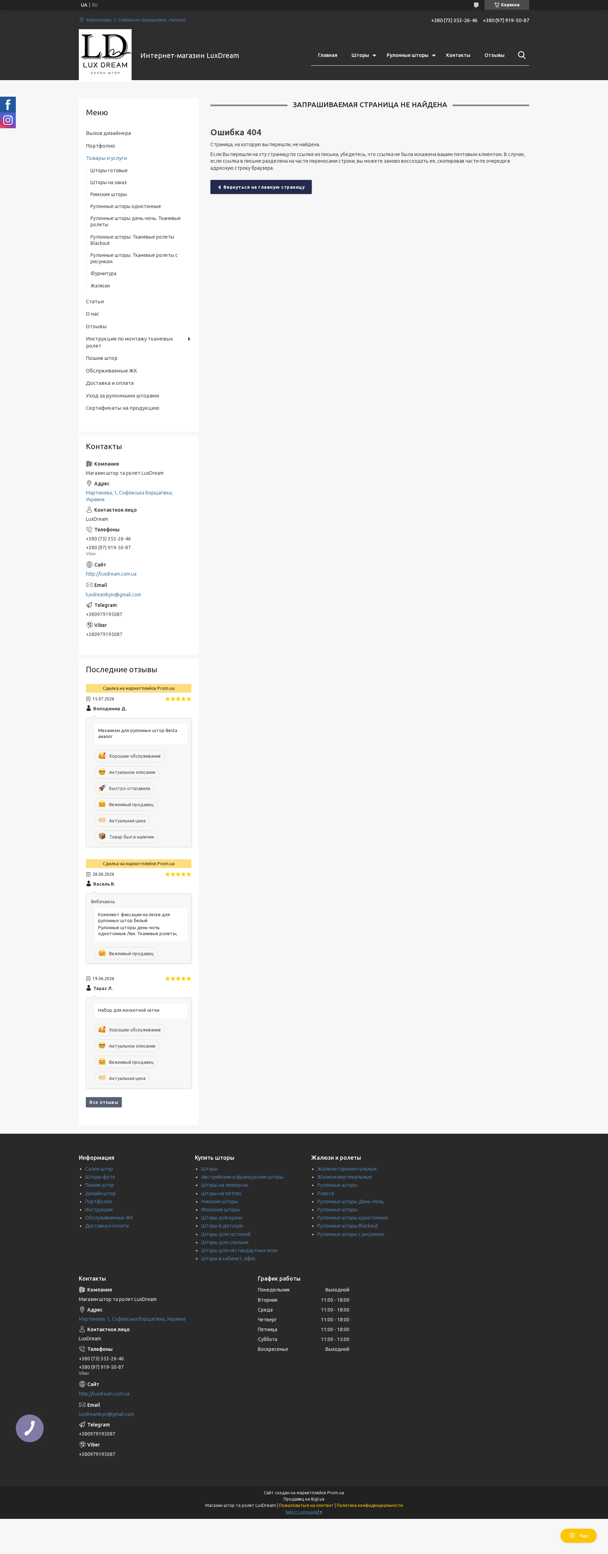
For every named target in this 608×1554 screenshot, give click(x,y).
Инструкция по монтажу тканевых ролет (129, 342)
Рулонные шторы (408, 55)
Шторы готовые (109, 170)
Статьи (95, 301)
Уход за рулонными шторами (122, 396)
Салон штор (99, 1169)
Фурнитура (103, 273)
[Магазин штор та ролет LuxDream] (105, 55)
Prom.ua (335, 1492)
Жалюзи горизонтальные (347, 1169)
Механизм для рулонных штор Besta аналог (137, 733)
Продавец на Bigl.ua (304, 1499)
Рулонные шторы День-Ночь (350, 1201)
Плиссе (325, 1193)
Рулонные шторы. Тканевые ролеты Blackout (132, 240)
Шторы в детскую (222, 1226)
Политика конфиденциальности (370, 1505)
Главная (327, 55)
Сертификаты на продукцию (122, 408)
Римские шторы (108, 194)
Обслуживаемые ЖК (111, 371)
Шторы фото (100, 1177)
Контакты (458, 55)
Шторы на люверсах (224, 1185)
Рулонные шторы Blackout (347, 1226)
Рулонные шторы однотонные (125, 206)
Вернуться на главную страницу (264, 186)
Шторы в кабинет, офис (228, 1258)
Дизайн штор (100, 1193)
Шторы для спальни (224, 1242)
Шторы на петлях (221, 1193)
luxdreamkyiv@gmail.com (113, 594)
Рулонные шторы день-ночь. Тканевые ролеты (135, 221)
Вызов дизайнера (108, 133)
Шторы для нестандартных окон (239, 1250)
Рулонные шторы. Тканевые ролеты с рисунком (134, 258)
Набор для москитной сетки (128, 1010)
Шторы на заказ (108, 182)
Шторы (360, 55)
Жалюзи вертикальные (344, 1177)
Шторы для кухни (221, 1217)
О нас (92, 314)
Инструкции (99, 1209)
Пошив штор (102, 358)
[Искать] (520, 55)
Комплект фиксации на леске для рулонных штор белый (134, 917)
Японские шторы (220, 1209)
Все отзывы (103, 1102)
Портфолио (100, 146)
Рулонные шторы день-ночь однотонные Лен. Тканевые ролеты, (137, 930)
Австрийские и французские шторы (242, 1177)
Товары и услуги (106, 158)
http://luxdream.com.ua (111, 574)
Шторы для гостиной (226, 1234)
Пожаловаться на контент (306, 1505)
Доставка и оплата (110, 383)
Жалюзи (100, 286)
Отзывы (494, 55)
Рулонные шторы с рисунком (350, 1234)
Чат (584, 1536)
